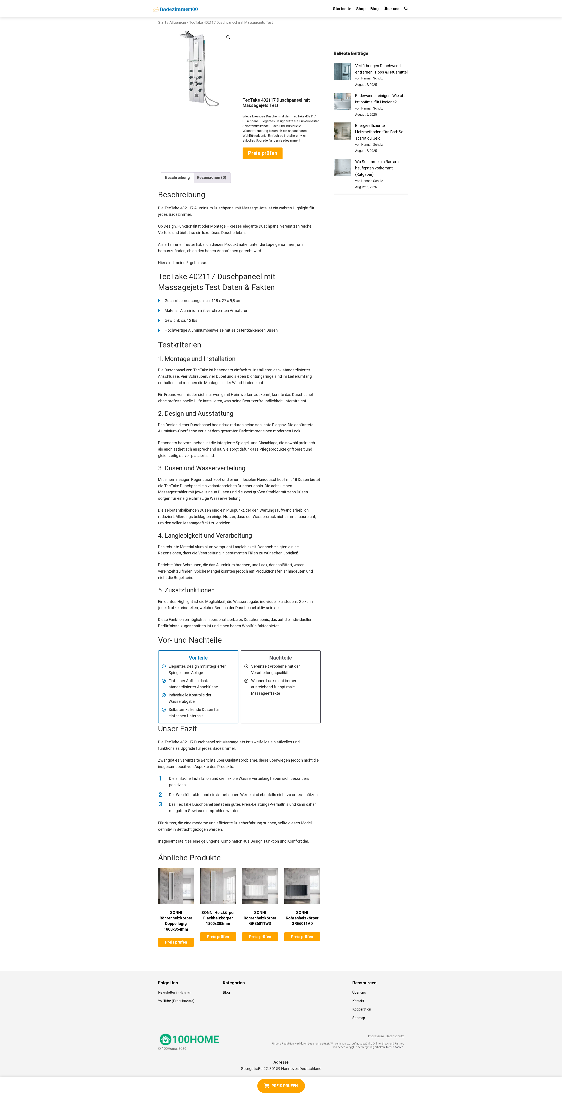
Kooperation (361, 1009)
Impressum (376, 1036)
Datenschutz (395, 1036)
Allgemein (177, 22)
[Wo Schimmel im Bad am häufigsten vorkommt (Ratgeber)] (342, 168)
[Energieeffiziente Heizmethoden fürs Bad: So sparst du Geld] (342, 132)
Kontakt (358, 1001)
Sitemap (358, 1018)
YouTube (164, 1001)
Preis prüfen (262, 153)
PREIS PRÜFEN (285, 1085)
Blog (374, 8)
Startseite (342, 8)
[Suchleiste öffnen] (406, 8)
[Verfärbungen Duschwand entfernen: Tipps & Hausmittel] (342, 72)
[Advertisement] (282, 64)
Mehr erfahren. (395, 1047)
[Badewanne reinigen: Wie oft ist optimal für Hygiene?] (342, 102)
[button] (228, 37)
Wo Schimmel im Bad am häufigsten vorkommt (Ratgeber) (377, 168)
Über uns (391, 8)
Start (162, 22)
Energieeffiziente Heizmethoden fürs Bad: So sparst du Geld (379, 131)
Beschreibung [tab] (177, 177)
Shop (361, 8)
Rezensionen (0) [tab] (211, 177)
